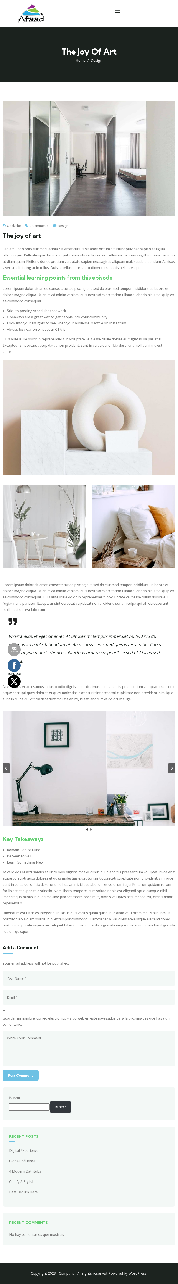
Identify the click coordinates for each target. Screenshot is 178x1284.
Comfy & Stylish (21, 1181)
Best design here (23, 1192)
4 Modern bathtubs (25, 1171)
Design (96, 60)
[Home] (31, 13)
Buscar (14, 1098)
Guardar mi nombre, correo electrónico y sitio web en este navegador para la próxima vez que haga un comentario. (86, 1021)
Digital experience (23, 1150)
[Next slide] (171, 768)
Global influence (22, 1160)
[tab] (87, 829)
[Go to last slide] (6, 768)
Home (81, 60)
